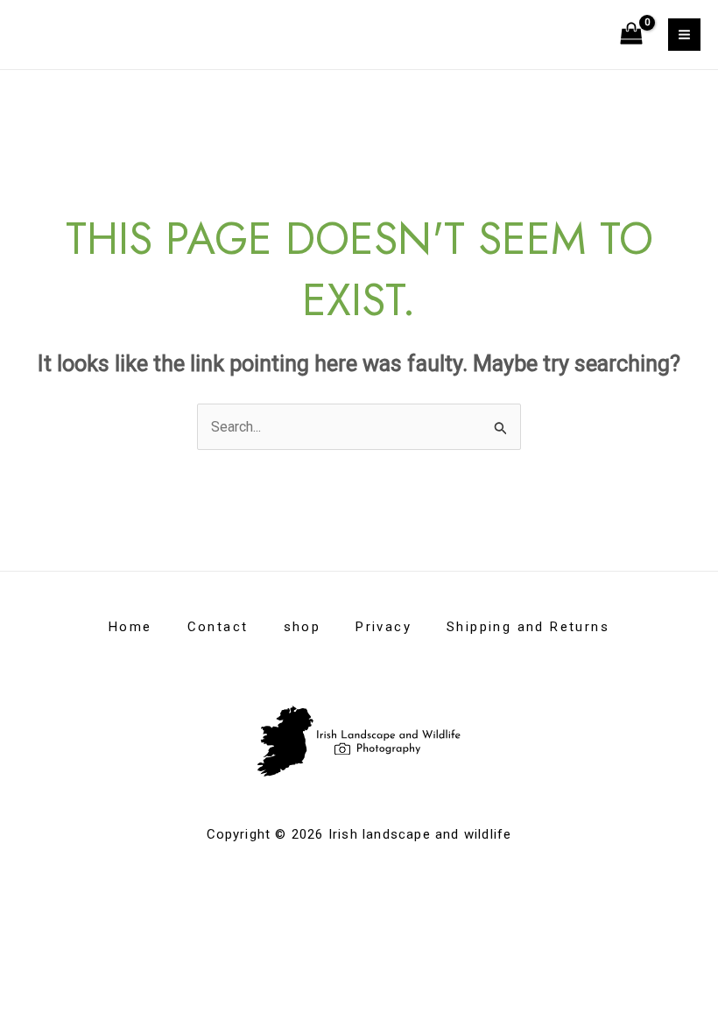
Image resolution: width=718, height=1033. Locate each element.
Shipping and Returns (528, 627)
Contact (218, 627)
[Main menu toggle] (684, 34)
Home (130, 627)
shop (302, 627)
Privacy (383, 627)
